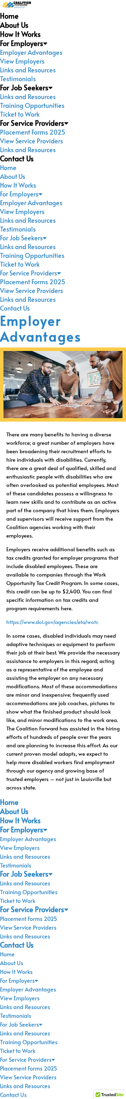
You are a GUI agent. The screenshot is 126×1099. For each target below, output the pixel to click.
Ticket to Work (20, 114)
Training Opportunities (32, 105)
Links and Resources (28, 69)
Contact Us (17, 158)
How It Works (20, 34)
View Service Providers (31, 140)
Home (9, 16)
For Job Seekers (24, 87)
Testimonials (18, 78)
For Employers (21, 43)
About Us (14, 25)
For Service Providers (32, 123)
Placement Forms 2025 (32, 132)
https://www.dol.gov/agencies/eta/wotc (52, 621)
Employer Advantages (31, 52)
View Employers (22, 61)
